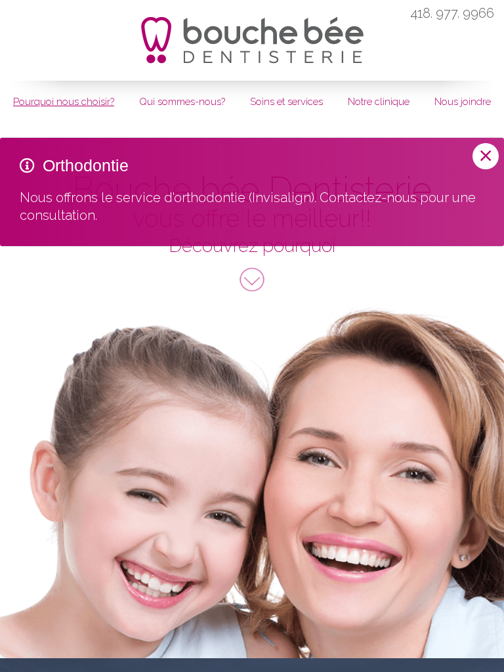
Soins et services (286, 102)
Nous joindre (462, 102)
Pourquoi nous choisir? (63, 102)
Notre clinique (379, 102)
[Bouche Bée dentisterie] (252, 33)
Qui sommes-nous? (182, 102)
